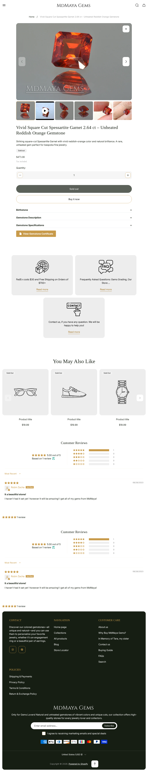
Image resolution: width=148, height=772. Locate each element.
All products (60, 638)
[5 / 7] (103, 110)
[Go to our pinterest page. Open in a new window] (21, 649)
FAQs (101, 655)
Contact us (104, 644)
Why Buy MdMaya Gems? (112, 632)
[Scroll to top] (94, 763)
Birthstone (74, 210)
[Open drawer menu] (4, 5)
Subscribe (109, 725)
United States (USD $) (72, 754)
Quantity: (21, 167)
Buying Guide (105, 650)
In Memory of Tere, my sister (113, 638)
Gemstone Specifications (74, 225)
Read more (42, 289)
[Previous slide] (21, 61)
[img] (11, 482)
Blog (56, 644)
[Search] (137, 5)
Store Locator (61, 650)
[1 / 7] (25, 110)
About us (103, 627)
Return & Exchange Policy (23, 693)
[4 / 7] (83, 110)
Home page (60, 627)
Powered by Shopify (78, 764)
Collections (60, 632)
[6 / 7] (122, 110)
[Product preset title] (25, 392)
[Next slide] (126, 61)
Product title (25, 419)
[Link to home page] (74, 707)
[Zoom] (126, 28)
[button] (79, 450)
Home (31, 16)
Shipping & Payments (20, 676)
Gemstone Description (74, 217)
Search (102, 661)
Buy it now (74, 199)
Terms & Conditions (19, 688)
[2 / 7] (45, 110)
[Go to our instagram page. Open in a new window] (12, 649)
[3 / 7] (64, 110)
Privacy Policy (17, 682)
